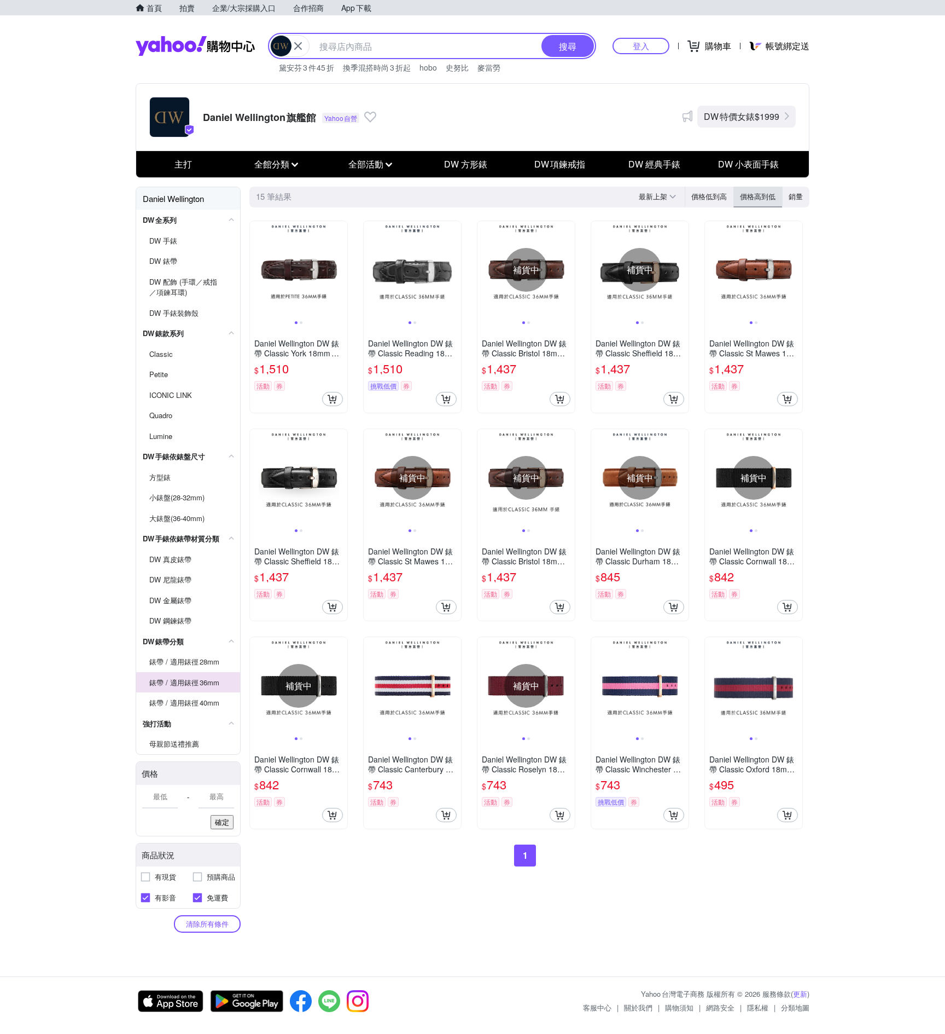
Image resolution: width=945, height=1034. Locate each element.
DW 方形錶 (465, 164)
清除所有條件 (207, 924)
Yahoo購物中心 (195, 46)
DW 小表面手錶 (748, 164)
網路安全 (720, 1007)
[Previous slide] (257, 270)
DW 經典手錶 (654, 164)
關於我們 (638, 1007)
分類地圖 (795, 1007)
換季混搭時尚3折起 (377, 67)
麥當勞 (488, 67)
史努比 (457, 67)
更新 (800, 994)
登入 (641, 45)
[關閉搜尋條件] (298, 46)
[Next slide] (340, 270)
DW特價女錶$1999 (741, 116)
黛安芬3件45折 (306, 67)
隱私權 (757, 1007)
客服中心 (597, 1007)
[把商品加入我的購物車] (332, 399)
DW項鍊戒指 (559, 164)
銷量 (796, 196)
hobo (428, 67)
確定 (222, 822)
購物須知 (679, 1007)
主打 (183, 164)
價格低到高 (709, 196)
